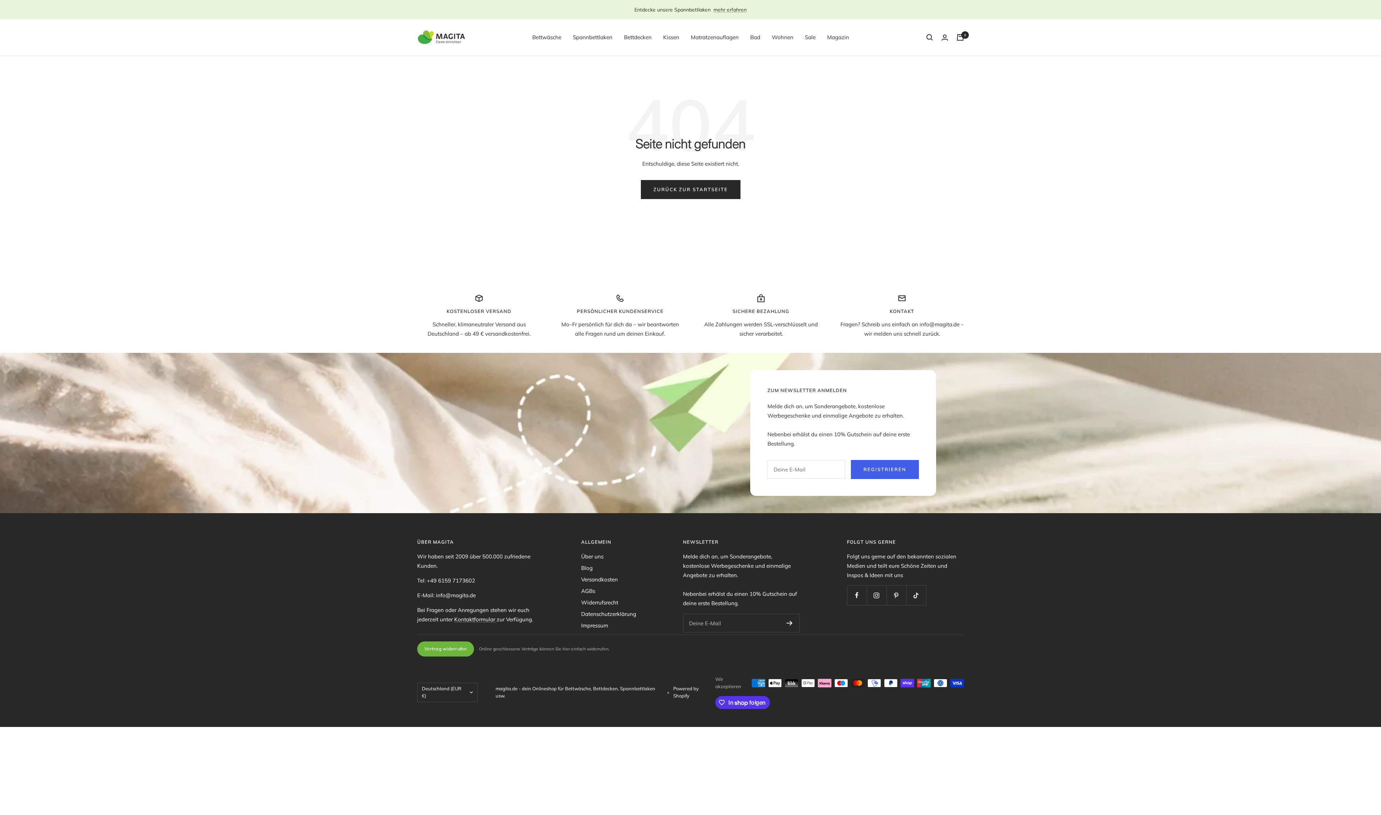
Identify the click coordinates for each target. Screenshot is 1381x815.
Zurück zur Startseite (690, 189)
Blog (587, 568)
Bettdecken (638, 37)
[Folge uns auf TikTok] (916, 595)
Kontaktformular (475, 619)
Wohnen (782, 37)
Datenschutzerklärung (608, 614)
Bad (755, 37)
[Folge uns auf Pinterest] (896, 595)
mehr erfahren (730, 9)
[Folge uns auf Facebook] (857, 595)
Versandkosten (599, 579)
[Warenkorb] (960, 37)
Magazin (838, 37)
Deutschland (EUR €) (441, 692)
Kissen (671, 37)
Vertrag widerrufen (445, 648)
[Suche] (929, 37)
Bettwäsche (546, 37)
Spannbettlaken (592, 37)
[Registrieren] (790, 623)
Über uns (592, 556)
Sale (810, 37)
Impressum (594, 625)
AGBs (588, 591)
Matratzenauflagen (715, 37)
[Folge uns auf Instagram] (877, 595)
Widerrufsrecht (599, 602)
